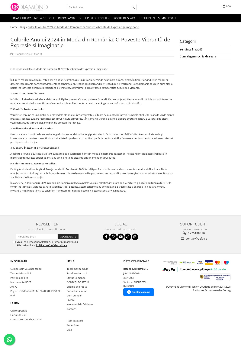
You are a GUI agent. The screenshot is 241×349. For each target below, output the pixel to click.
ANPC (13, 286)
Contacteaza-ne (141, 292)
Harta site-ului (18, 315)
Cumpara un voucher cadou (26, 268)
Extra (14, 303)
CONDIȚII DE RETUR (78, 282)
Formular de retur (77, 291)
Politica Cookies (19, 278)
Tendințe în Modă (191, 49)
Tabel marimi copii (77, 273)
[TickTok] (127, 237)
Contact (71, 309)
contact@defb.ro (196, 238)
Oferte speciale (18, 310)
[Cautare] (133, 7)
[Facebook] (106, 237)
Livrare (71, 300)
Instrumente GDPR (20, 282)
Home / (14, 27)
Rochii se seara (75, 320)
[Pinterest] (113, 237)
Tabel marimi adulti (77, 268)
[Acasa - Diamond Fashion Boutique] (29, 7)
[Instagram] (135, 237)
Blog (69, 329)
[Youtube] (120, 237)
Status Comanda (76, 278)
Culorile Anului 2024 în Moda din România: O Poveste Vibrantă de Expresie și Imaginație (83, 27)
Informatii (18, 261)
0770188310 (196, 233)
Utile (70, 261)
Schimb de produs (77, 286)
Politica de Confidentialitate (51, 245)
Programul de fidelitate (80, 304)
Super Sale (73, 325)
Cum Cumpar (74, 295)
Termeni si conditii (20, 273)
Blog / (23, 27)
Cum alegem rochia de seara (198, 56)
